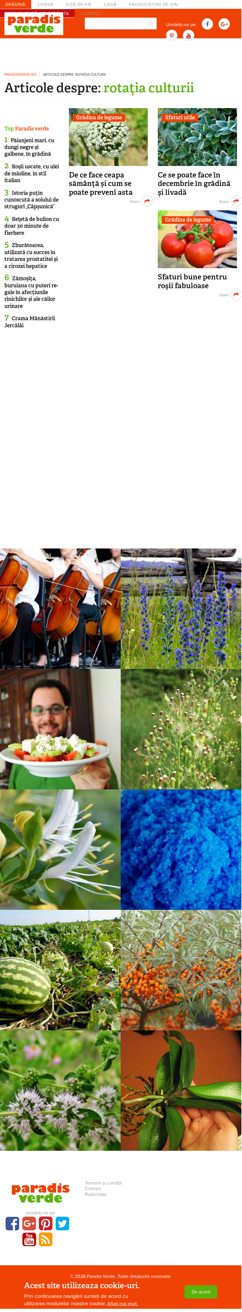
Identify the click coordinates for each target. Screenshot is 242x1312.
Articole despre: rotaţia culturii (74, 75)
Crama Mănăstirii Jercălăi (29, 322)
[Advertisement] (121, 54)
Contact (93, 1189)
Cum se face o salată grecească (60, 731)
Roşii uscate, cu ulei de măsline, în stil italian (31, 173)
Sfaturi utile (180, 117)
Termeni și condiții (103, 1183)
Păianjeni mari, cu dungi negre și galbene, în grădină (29, 147)
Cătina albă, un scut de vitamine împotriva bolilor (181, 976)
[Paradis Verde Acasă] (33, 23)
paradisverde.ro (20, 75)
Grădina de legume (99, 117)
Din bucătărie (60, 721)
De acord (201, 1292)
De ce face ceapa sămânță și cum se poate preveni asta (101, 183)
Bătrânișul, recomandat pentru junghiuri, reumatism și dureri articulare (181, 739)
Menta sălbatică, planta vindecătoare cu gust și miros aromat (60, 1101)
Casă (110, 4)
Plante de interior (60, 601)
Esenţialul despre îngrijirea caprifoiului (60, 855)
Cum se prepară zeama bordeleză (181, 851)
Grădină (15, 4)
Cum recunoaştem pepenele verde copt (60, 976)
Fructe (60, 962)
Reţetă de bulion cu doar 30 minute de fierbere (31, 226)
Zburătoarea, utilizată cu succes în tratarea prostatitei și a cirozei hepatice (31, 255)
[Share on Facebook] (134, 201)
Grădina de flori (60, 841)
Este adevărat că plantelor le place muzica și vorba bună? (60, 614)
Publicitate (96, 1194)
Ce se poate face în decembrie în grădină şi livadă (194, 183)
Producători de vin (153, 4)
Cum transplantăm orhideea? (181, 1092)
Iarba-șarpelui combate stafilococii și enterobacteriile (181, 614)
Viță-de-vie (79, 4)
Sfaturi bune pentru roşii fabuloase (192, 281)
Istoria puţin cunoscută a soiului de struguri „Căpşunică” (31, 199)
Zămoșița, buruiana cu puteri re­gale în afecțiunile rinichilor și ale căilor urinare (31, 292)
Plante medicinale (181, 601)
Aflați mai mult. (122, 1304)
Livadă (46, 4)
